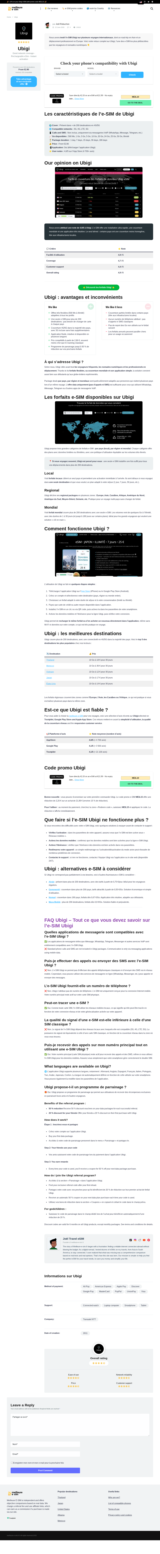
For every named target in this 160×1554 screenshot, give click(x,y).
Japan (49, 678)
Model (91, 68)
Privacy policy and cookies (120, 1515)
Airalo (51, 882)
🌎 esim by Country (95, 8)
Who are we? (114, 1497)
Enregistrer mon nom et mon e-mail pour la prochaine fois (38, 1463)
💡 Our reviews (51, 8)
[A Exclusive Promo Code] (56, 99)
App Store (85, 591)
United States (64, 1509)
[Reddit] (148, 2)
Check (132, 75)
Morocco (50, 666)
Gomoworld (54, 889)
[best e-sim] (17, 7)
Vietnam (50, 672)
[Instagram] (144, 2)
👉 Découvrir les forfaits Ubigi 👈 (98, 287)
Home (9, 17)
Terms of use (114, 1509)
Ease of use (73, 1375)
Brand (57, 68)
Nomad (52, 897)
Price (73, 1383)
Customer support (124, 1383)
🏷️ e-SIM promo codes (72, 8)
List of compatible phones (119, 1503)
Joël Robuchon (62, 24)
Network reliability (124, 1375)
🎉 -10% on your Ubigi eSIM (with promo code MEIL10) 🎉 (27, 2)
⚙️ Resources (114, 8)
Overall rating (98, 1358)
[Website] (152, 2)
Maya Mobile (54, 902)
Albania (61, 1515)
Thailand (50, 660)
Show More (79, 99)
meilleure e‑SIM (76, 716)
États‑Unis (51, 684)
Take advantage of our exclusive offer (23, 81)
